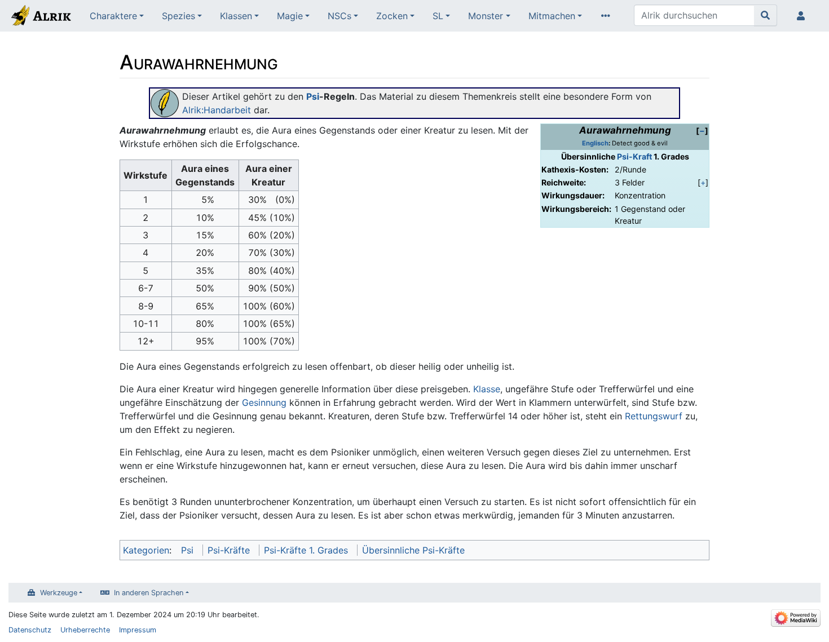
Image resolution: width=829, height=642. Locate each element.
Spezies (178, 15)
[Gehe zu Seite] (765, 15)
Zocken (392, 15)
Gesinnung (264, 402)
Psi (312, 96)
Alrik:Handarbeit (216, 110)
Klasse (486, 389)
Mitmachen (551, 15)
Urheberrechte (85, 630)
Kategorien (146, 550)
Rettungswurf (653, 416)
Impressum (137, 630)
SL (438, 15)
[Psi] (165, 102)
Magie (290, 15)
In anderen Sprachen (148, 592)
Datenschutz (29, 630)
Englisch (595, 143)
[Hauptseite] (40, 17)
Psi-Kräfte (229, 550)
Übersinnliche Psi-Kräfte (413, 550)
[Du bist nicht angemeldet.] (803, 16)
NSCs (339, 15)
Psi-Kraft (634, 156)
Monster (485, 15)
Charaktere (113, 15)
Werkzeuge (58, 592)
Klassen (236, 15)
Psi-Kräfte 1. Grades (306, 550)
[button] (702, 130)
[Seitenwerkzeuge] (608, 16)
